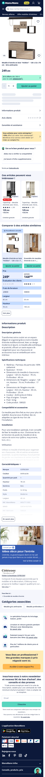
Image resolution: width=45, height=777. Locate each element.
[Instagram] (20, 755)
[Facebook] (9, 755)
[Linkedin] (4, 755)
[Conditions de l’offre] (40, 77)
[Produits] (3, 8)
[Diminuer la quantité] (4, 86)
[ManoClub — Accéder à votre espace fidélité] (26, 2)
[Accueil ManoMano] (12, 2)
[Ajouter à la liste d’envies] (39, 55)
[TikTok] (26, 755)
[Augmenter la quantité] (13, 86)
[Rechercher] (8, 9)
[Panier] (38, 2)
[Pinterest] (15, 755)
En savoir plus (25, 717)
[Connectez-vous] (33, 2)
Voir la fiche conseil (30, 561)
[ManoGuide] (37, 771)
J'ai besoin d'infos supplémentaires (17, 159)
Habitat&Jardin (14, 168)
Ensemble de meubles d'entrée (14, 596)
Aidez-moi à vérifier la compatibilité (18, 154)
